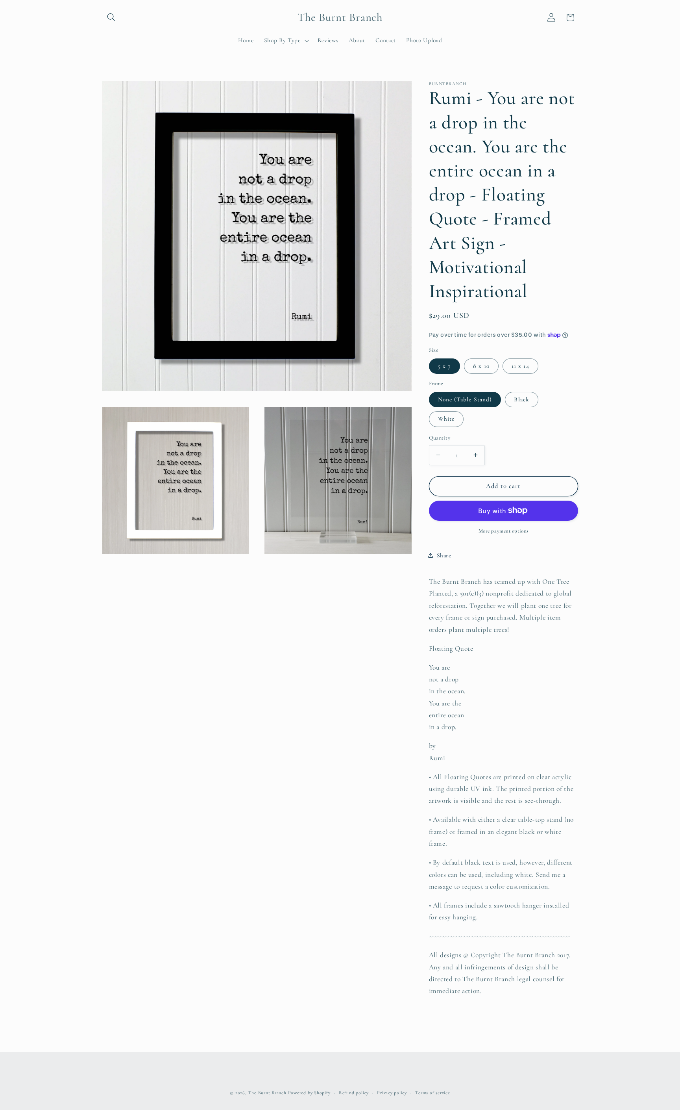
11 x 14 (520, 365)
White (446, 418)
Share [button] (444, 555)
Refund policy (354, 1092)
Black (521, 399)
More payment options (503, 531)
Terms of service (432, 1092)
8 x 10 (481, 365)
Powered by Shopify (309, 1092)
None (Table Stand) (465, 399)
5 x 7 (444, 365)
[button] (111, 17)
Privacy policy (392, 1092)
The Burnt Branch (267, 1092)
